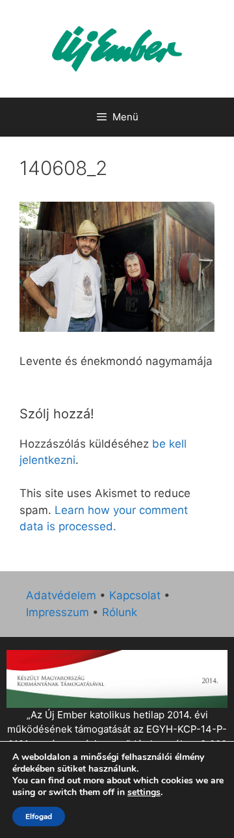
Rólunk (119, 612)
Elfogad (38, 816)
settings (144, 792)
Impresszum (57, 612)
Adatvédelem (61, 595)
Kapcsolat (135, 595)
